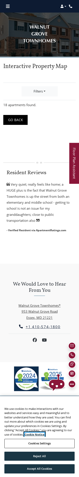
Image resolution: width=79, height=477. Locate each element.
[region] (39, 436)
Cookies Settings (39, 443)
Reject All (39, 456)
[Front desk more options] (72, 384)
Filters (38, 91)
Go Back (18, 119)
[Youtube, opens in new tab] (44, 340)
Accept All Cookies (39, 469)
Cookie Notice (35, 434)
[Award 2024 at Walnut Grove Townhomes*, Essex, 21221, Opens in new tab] (26, 379)
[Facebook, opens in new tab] (34, 340)
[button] (63, 6)
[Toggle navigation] (8, 6)
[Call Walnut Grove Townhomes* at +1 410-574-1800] (71, 6)
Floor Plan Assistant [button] (74, 166)
